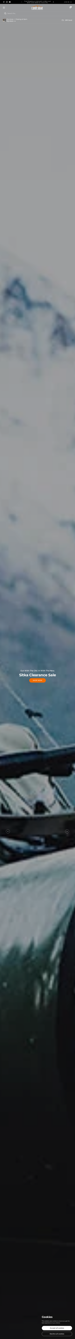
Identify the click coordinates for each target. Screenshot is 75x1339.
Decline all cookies (57, 1334)
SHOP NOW (37, 680)
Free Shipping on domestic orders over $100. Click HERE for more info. (37, 2)
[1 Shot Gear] (37, 7)
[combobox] (37, 13)
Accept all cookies (57, 1328)
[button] (70, 8)
